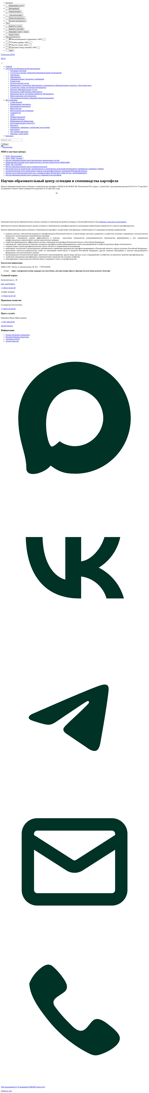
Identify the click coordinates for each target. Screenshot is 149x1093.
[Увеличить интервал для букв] (38, 47)
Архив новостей (12, 341)
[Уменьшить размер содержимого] (7, 39)
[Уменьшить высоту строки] (7, 45)
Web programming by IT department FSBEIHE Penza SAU (23, 1087)
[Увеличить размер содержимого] (44, 39)
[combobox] (11, 140)
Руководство (15, 81)
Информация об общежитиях (21, 121)
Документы (14, 75)
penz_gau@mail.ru (8, 284)
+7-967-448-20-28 (8, 322)
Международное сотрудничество (23, 96)
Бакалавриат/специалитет (20, 106)
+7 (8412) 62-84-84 (8, 309)
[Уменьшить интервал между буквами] (7, 47)
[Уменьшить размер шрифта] (7, 42)
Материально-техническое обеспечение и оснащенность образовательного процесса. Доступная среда (50, 85)
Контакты (14, 125)
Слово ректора (16, 102)
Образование (15, 77)
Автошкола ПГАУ (13, 339)
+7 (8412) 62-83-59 (8, 288)
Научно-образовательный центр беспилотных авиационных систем (32, 160)
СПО (12, 115)
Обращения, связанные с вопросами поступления (30, 127)
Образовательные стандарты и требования (27, 79)
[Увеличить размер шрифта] (30, 42)
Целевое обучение (17, 119)
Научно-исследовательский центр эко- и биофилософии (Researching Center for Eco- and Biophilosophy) (46, 173)
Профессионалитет (17, 117)
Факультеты (15, 129)
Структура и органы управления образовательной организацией (36, 73)
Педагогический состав (19, 83)
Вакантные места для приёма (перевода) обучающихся (32, 94)
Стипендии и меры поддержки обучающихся (28, 87)
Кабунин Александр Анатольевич (112, 222)
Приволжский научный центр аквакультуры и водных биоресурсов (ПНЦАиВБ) (38, 162)
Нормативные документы (20, 104)
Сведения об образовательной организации (23, 69)
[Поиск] (5, 144)
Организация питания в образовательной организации (32, 98)
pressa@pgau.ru (7, 326)
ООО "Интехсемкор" (14, 156)
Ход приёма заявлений (19, 132)
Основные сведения (18, 71)
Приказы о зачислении (19, 134)
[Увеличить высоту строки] (30, 45)
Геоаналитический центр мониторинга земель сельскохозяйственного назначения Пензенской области (46, 171)
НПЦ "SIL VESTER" (14, 165)
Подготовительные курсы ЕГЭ (22, 123)
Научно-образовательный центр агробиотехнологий (26, 167)
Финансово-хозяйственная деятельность (26, 92)
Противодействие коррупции (17, 337)
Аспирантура (15, 113)
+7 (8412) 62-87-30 (8, 296)
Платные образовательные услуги (23, 90)
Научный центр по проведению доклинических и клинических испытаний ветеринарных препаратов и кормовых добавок (55, 169)
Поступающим (11, 100)
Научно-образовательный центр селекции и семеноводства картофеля (33, 175)
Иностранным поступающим (21, 111)
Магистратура (15, 108)
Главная (9, 66)
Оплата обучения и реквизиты (18, 335)
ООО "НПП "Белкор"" (15, 158)
